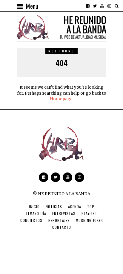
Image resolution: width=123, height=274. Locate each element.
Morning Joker (89, 220)
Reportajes (59, 220)
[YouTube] (102, 6)
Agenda (74, 206)
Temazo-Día (36, 213)
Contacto (61, 227)
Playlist (89, 213)
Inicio (34, 206)
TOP (90, 206)
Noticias (54, 206)
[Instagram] (109, 6)
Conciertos (31, 220)
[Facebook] (87, 6)
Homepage (61, 99)
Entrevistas (64, 213)
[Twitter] (95, 6)
